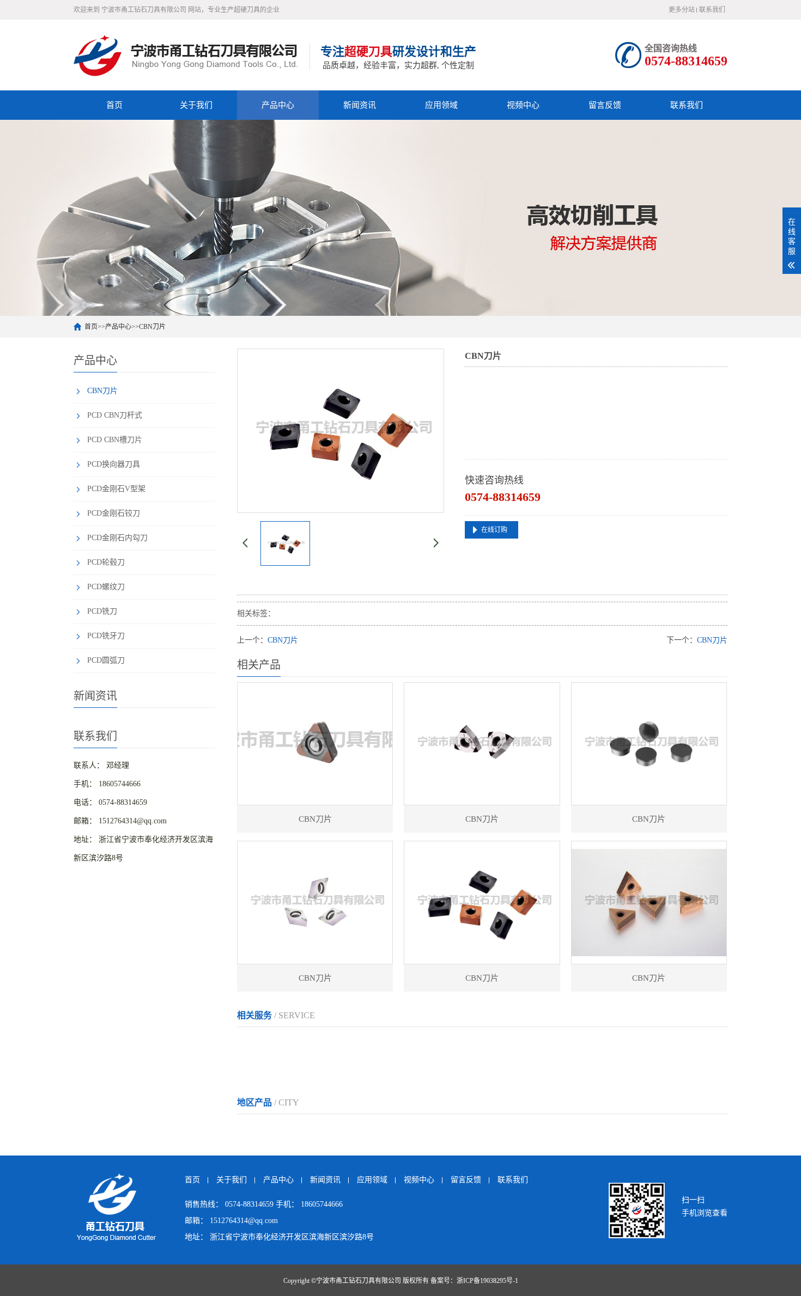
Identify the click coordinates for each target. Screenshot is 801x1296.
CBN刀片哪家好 (263, 1066)
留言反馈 (604, 105)
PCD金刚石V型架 (116, 489)
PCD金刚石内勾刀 (117, 538)
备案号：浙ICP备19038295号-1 (474, 1281)
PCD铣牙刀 (106, 636)
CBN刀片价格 (527, 1044)
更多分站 (682, 10)
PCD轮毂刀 (106, 562)
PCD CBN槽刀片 (114, 440)
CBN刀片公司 (472, 1044)
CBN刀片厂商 (362, 1044)
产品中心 (278, 105)
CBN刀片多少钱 (641, 1044)
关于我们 (196, 105)
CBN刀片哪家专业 (330, 1066)
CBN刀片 (152, 327)
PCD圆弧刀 (106, 660)
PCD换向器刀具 (113, 464)
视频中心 (523, 105)
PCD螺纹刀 (106, 587)
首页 (114, 105)
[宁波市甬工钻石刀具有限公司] (189, 55)
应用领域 (441, 105)
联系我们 (712, 10)
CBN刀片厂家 (307, 1044)
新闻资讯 (359, 105)
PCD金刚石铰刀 (113, 513)
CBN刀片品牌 (582, 1044)
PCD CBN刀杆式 (114, 415)
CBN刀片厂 (256, 1044)
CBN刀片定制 (417, 1044)
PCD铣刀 (102, 611)
